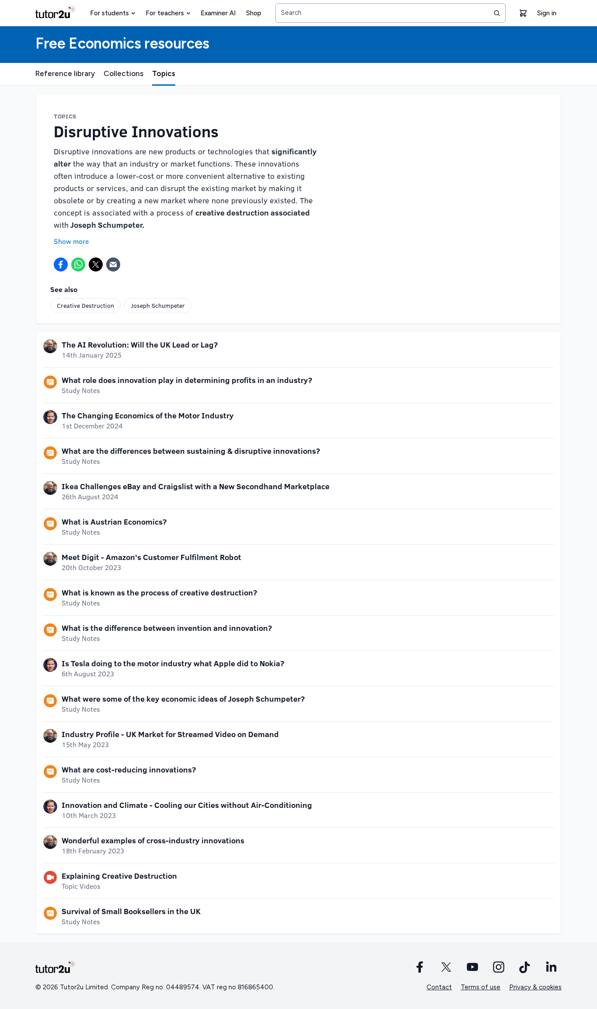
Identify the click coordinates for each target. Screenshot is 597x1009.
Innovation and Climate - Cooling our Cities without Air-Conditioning (187, 805)
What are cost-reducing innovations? (129, 769)
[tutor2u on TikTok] (524, 967)
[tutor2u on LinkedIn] (551, 967)
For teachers (165, 13)
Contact (439, 987)
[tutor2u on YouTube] (472, 967)
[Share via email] (113, 264)
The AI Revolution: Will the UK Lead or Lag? (140, 344)
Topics (163, 73)
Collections (123, 73)
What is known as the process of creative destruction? (159, 592)
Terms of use (480, 987)
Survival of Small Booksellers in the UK (131, 911)
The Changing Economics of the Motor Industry (148, 415)
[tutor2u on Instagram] (498, 967)
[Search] (497, 13)
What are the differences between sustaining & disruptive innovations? (191, 450)
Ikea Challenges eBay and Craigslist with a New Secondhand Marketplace (196, 486)
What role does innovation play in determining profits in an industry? (187, 380)
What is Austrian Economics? (114, 521)
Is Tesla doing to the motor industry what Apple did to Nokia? (173, 663)
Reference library (65, 73)
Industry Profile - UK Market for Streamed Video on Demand (170, 734)
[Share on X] (96, 264)
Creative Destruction (85, 305)
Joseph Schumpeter (158, 305)
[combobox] (390, 13)
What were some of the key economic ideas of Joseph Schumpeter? (183, 698)
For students (109, 13)
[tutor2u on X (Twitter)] (446, 967)
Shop (253, 13)
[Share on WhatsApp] (78, 264)
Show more (71, 241)
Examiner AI (218, 13)
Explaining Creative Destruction (119, 875)
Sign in (546, 13)
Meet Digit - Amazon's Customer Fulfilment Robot (151, 557)
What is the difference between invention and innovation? (167, 628)
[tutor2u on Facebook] (420, 967)
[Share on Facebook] (61, 264)
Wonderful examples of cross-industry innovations (153, 840)
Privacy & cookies (535, 987)
